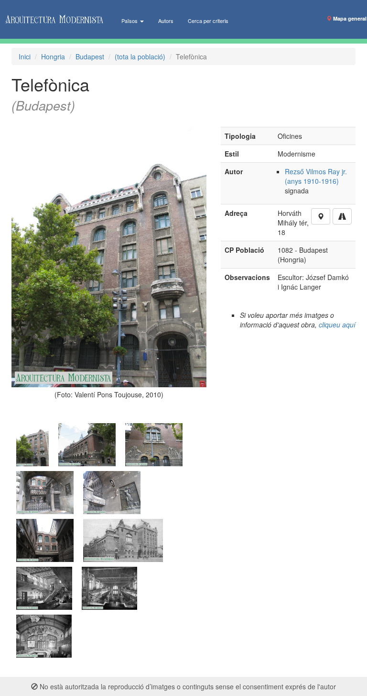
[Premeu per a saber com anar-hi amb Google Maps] (342, 216)
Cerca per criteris (208, 20)
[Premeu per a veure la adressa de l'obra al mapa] (320, 216)
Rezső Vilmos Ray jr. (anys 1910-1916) (316, 176)
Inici (25, 56)
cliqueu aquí (337, 324)
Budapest (90, 56)
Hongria (53, 56)
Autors (165, 20)
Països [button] (130, 20)
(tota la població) (140, 56)
